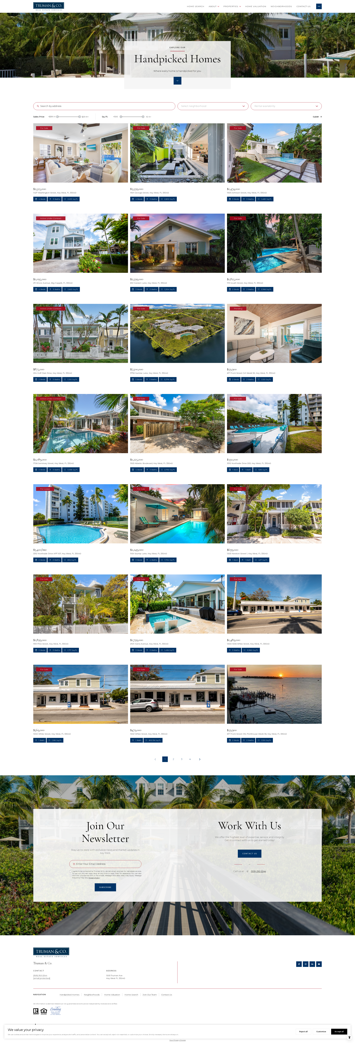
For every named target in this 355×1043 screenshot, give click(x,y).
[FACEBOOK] (299, 964)
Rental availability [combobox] (264, 106)
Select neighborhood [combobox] (193, 106)
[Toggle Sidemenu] (319, 6)
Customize (321, 1032)
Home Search (195, 6)
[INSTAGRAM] (305, 964)
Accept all (339, 1032)
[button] (249, 854)
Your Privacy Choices (177, 1040)
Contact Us (303, 6)
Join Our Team (150, 994)
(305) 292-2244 (258, 871)
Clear (316, 117)
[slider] (57, 117)
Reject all (303, 1032)
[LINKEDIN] (312, 964)
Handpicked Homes (69, 994)
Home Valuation (255, 6)
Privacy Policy (94, 878)
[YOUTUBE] (319, 964)
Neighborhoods (281, 6)
